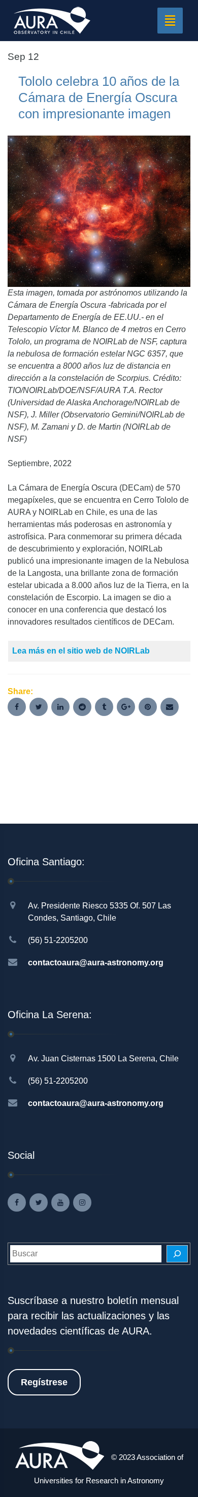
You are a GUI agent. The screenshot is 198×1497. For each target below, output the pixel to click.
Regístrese (44, 1382)
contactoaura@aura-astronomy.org (95, 962)
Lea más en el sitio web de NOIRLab (81, 650)
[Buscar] (177, 1253)
